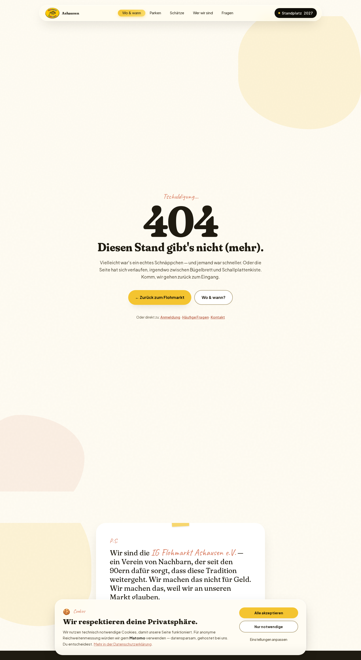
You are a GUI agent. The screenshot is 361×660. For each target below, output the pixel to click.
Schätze (177, 13)
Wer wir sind (203, 13)
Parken (155, 13)
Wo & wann (131, 13)
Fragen (227, 13)
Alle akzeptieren (268, 613)
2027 (297, 13)
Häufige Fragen (195, 317)
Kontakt (218, 317)
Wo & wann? (213, 297)
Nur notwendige (268, 626)
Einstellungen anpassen (268, 639)
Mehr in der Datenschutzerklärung (123, 644)
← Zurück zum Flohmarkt (159, 297)
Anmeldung (170, 317)
